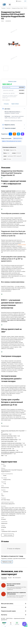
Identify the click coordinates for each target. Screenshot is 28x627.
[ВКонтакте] (10, 134)
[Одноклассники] (14, 134)
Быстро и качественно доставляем (13, 584)
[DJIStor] (4, 4)
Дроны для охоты (18, 138)
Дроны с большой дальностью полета (11, 141)
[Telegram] (18, 134)
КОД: (2, 21)
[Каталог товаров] (9, 4)
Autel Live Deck (22, 244)
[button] (13, 87)
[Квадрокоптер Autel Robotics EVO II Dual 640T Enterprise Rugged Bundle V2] (13, 44)
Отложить (6, 103)
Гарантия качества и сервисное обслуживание (16, 593)
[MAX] (22, 134)
